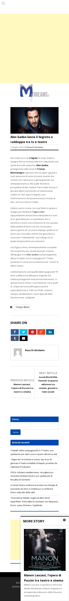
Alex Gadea (42, 165)
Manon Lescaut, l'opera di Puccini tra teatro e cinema (22, 388)
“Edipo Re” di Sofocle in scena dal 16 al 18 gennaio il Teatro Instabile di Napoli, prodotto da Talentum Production (33, 463)
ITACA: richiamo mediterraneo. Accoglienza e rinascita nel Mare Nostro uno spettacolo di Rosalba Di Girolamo (31, 476)
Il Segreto (33, 158)
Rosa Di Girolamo (35, 147)
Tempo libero (23, 307)
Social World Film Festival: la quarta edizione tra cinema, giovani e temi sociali (48, 384)
